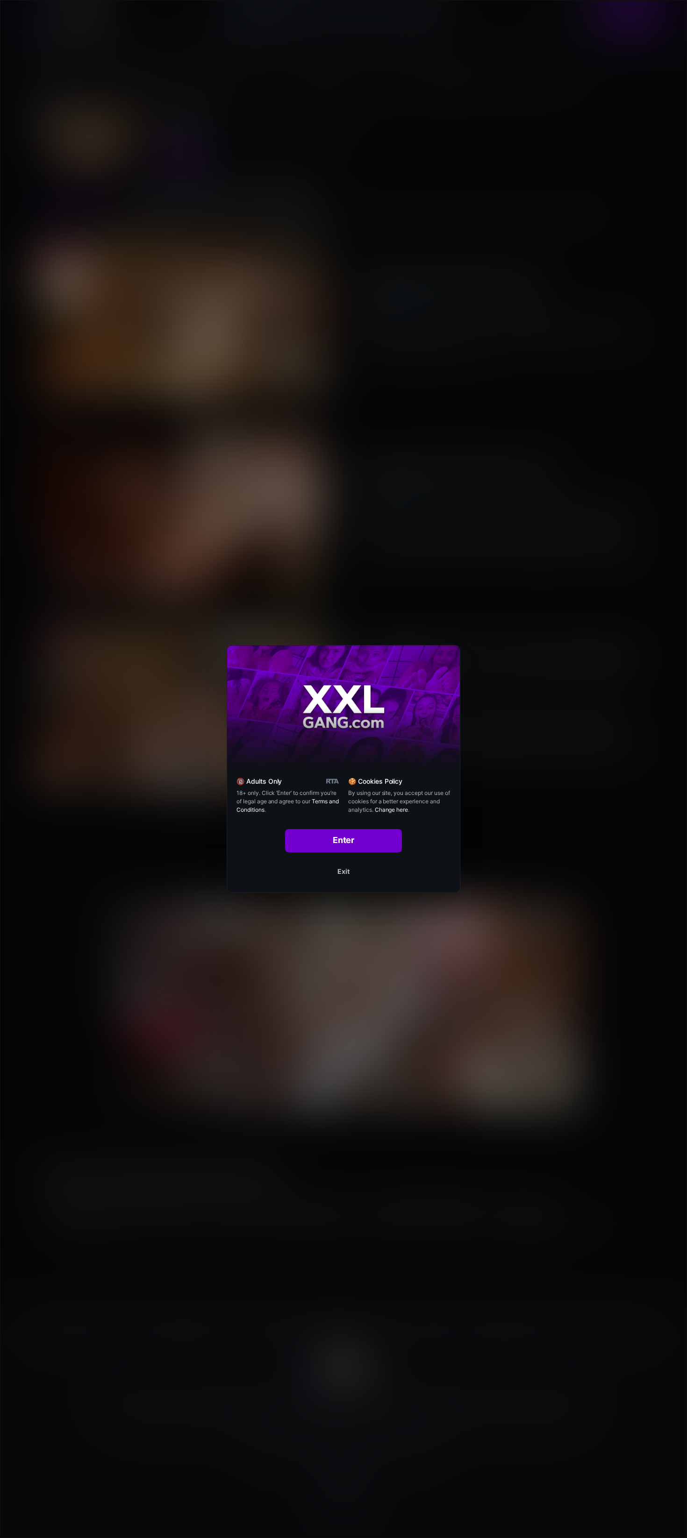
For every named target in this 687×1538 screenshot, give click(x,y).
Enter (344, 840)
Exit (343, 871)
